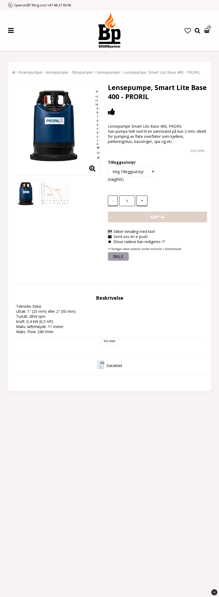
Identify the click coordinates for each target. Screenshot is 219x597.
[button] (188, 31)
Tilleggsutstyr (122, 162)
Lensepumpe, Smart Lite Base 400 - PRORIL (162, 72)
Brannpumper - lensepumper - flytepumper (56, 72)
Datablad (114, 365)
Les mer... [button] (198, 150)
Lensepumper (108, 72)
